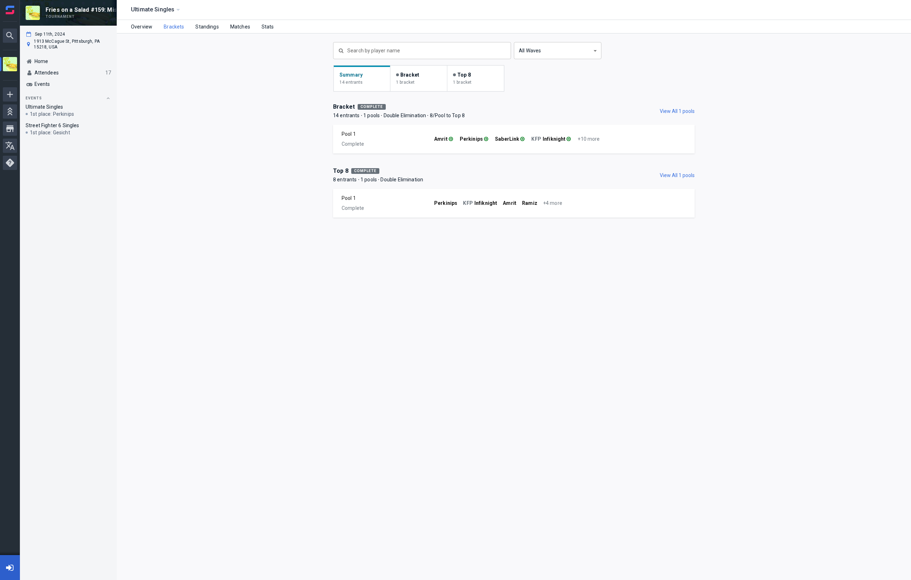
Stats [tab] (268, 27)
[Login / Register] (10, 567)
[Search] (10, 36)
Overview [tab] (141, 27)
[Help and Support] (10, 163)
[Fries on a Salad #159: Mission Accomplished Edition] (10, 65)
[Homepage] (10, 10)
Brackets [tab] (174, 27)
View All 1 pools (677, 111)
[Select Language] (10, 146)
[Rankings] (10, 111)
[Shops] (10, 128)
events (34, 98)
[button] (557, 50)
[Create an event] (10, 94)
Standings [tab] (206, 27)
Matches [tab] (240, 27)
